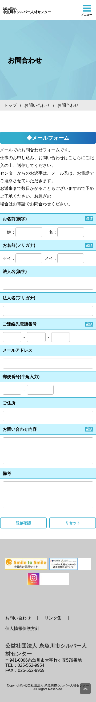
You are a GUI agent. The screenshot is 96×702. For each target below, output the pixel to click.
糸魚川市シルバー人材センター (27, 10)
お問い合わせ (37, 105)
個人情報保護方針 (22, 628)
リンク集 (53, 618)
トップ (10, 105)
